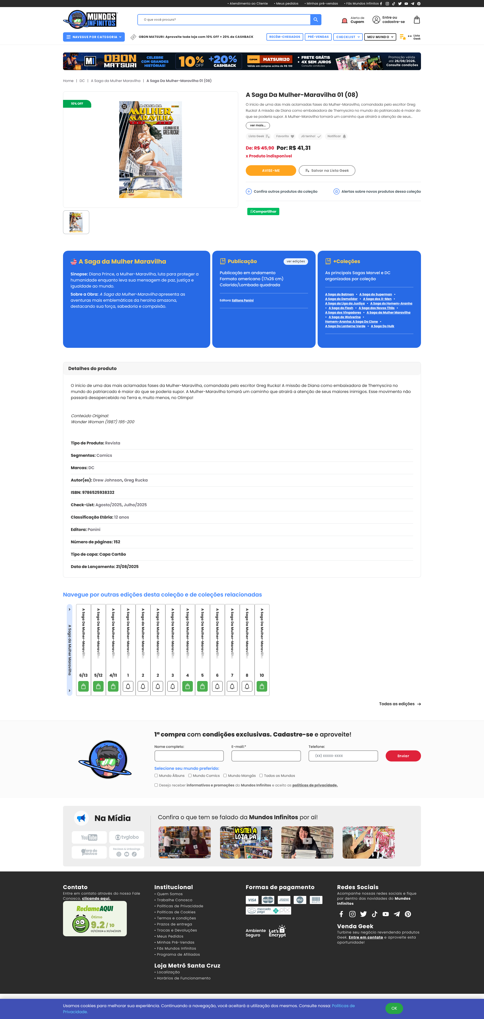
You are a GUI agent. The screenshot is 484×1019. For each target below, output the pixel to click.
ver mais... (258, 125)
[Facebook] (381, 3)
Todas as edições (397, 704)
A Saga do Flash (341, 308)
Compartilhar (264, 211)
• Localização (167, 972)
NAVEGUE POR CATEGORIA (95, 37)
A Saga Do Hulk (383, 326)
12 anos (121, 517)
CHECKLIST (346, 37)
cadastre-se (393, 21)
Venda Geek (355, 926)
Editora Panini (243, 300)
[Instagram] (387, 3)
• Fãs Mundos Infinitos (361, 4)
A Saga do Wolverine (345, 317)
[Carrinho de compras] (417, 19)
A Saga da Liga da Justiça (345, 303)
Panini (94, 529)
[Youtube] (406, 3)
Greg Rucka (136, 480)
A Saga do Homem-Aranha (391, 303)
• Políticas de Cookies (175, 912)
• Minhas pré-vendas (321, 4)
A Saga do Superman (375, 294)
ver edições (296, 261)
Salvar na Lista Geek (330, 170)
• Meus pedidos (286, 4)
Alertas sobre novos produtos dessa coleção (381, 191)
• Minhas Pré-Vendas (175, 942)
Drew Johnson (107, 480)
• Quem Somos (169, 893)
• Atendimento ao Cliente (247, 4)
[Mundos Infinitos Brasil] (90, 19)
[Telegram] (412, 3)
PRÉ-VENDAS (318, 37)
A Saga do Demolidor (341, 299)
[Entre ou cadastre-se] (376, 20)
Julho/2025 (135, 505)
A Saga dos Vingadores (343, 312)
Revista (112, 443)
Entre (386, 17)
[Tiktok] (375, 913)
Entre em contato (366, 937)
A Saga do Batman (339, 294)
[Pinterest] (419, 3)
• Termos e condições (175, 918)
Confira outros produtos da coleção (286, 191)
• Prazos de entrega (173, 924)
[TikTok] (393, 3)
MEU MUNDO (378, 37)
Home (68, 80)
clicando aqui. (96, 898)
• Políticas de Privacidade (179, 906)
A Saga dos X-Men (377, 299)
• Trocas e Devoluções (176, 930)
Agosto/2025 (108, 505)
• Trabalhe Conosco (174, 899)
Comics (104, 455)
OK (394, 1008)
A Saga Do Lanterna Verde (345, 326)
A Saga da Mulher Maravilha (116, 80)
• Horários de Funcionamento (183, 978)
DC (82, 80)
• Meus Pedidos (169, 936)
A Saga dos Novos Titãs (377, 308)
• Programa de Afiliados (177, 954)
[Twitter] (400, 3)
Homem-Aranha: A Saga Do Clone (351, 322)
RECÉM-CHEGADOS (284, 37)
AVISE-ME (271, 170)
